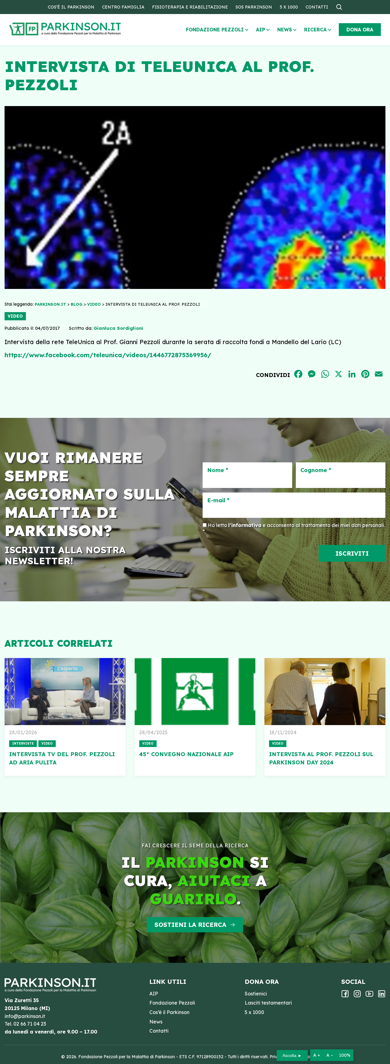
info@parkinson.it (25, 1016)
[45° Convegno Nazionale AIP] (195, 691)
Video (15, 316)
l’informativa (244, 525)
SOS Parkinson (254, 7)
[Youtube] (369, 996)
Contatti (317, 7)
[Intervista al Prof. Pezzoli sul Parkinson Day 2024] (324, 691)
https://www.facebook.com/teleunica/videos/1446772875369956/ (108, 355)
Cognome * (315, 470)
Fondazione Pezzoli (215, 30)
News (284, 30)
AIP (260, 30)
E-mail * (218, 500)
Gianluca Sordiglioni (118, 328)
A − (329, 1055)
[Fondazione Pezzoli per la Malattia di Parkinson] (82, 29)
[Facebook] (345, 996)
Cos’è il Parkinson (71, 7)
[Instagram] (357, 996)
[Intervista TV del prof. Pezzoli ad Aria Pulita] (65, 691)
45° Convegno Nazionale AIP (186, 754)
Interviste (23, 744)
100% (344, 1055)
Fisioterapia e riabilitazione (190, 7)
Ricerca (315, 30)
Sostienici (256, 994)
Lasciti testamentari (268, 1003)
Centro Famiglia (123, 7)
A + (316, 1055)
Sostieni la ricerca (190, 924)
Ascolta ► (292, 1055)
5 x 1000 (289, 7)
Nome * (217, 470)
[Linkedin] (381, 996)
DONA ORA (359, 30)
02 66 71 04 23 (29, 1024)
